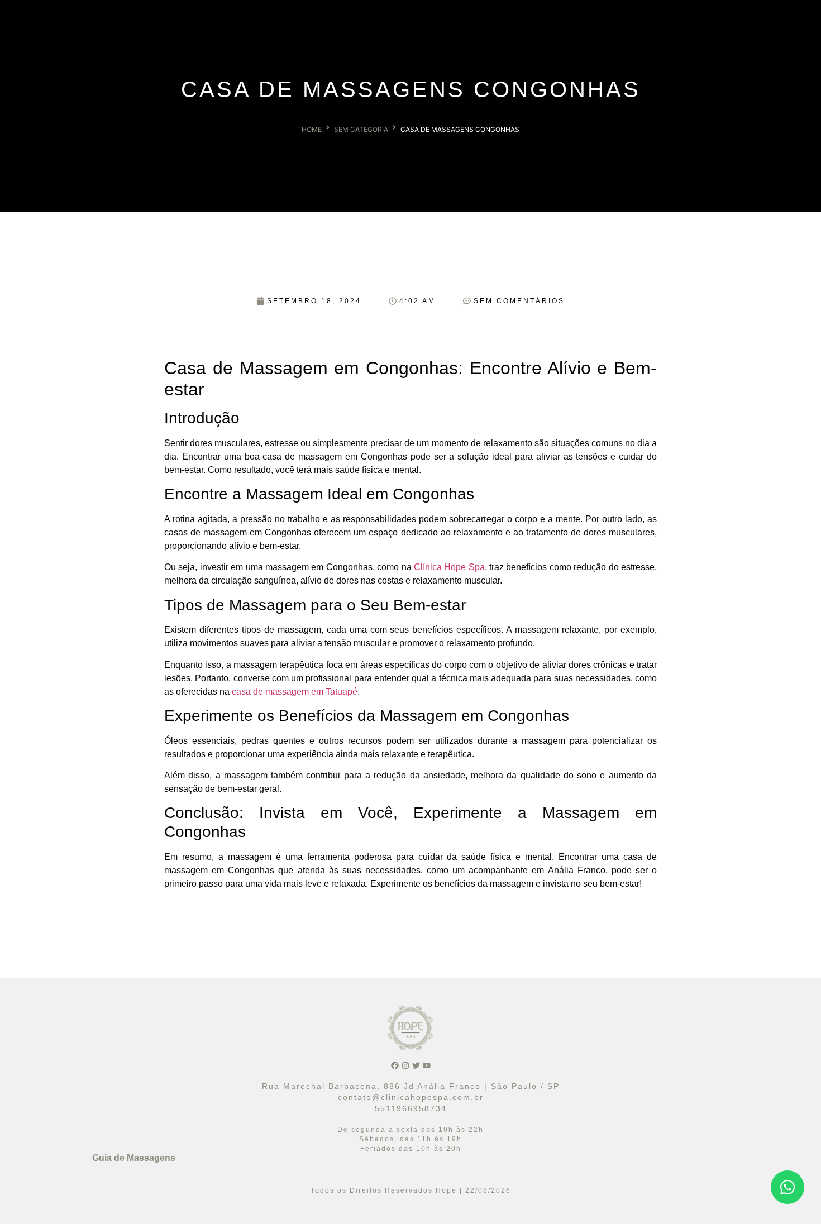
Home (312, 129)
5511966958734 (411, 1108)
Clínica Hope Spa (449, 567)
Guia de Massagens (133, 1158)
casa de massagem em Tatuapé (294, 691)
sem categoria (361, 129)
